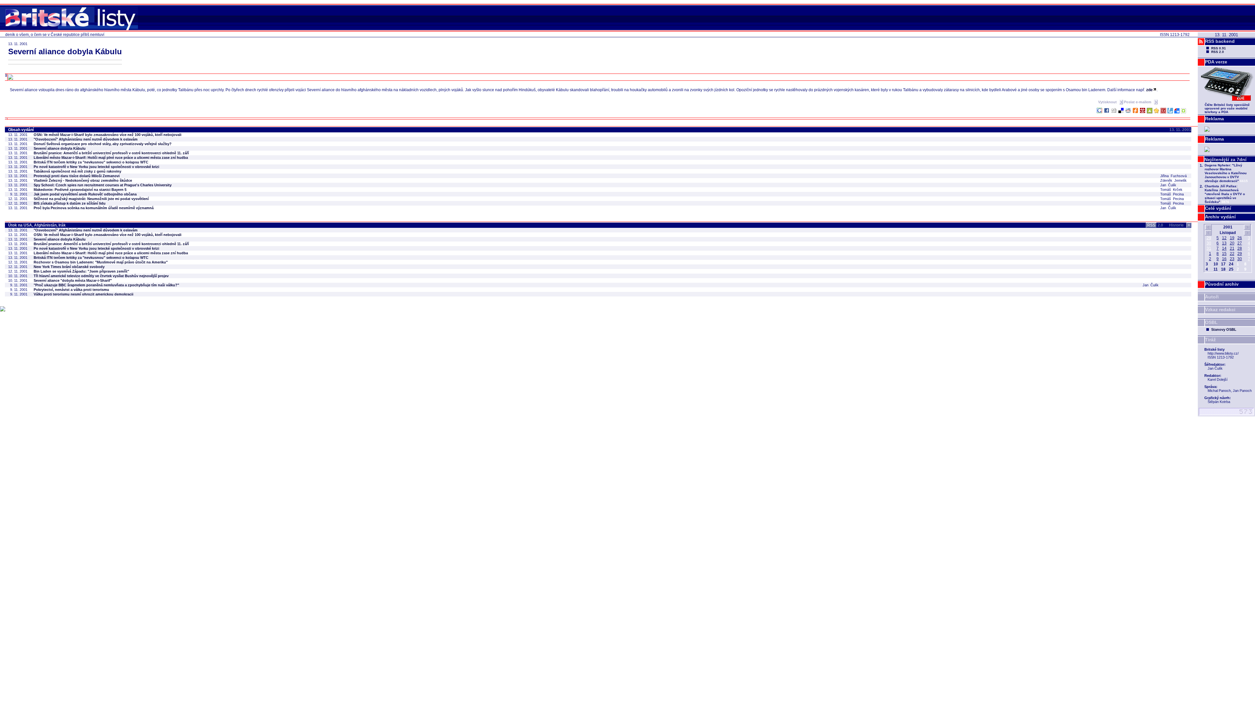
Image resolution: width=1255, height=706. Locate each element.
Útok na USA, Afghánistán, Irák (37, 225)
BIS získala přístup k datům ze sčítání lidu (70, 203)
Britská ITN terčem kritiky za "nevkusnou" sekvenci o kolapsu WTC (91, 162)
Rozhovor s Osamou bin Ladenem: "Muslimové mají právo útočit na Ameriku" (101, 262)
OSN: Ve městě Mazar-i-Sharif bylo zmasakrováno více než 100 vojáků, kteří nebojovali (107, 135)
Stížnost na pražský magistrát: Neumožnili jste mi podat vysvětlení (91, 199)
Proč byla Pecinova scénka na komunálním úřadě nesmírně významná (94, 208)
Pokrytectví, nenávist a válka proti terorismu (71, 290)
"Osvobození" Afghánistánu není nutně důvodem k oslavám (86, 139)
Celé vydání (1218, 208)
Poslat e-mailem (1138, 102)
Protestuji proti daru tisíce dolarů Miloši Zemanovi (77, 176)
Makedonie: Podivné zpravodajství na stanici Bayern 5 (80, 190)
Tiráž (1210, 339)
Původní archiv (1222, 284)
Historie (1179, 225)
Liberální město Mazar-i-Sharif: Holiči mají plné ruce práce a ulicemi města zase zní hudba (111, 158)
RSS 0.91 (1218, 48)
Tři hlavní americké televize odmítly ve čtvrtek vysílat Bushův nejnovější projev (101, 276)
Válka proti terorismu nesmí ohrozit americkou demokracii (83, 294)
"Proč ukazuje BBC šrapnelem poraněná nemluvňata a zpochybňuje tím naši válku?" (106, 285)
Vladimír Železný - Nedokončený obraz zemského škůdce (83, 180)
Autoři (1212, 296)
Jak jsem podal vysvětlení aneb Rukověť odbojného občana (85, 194)
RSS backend (1220, 41)
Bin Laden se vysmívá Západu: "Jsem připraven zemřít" (81, 271)
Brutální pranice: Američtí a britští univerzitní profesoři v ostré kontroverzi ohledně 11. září (111, 153)
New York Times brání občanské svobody (69, 267)
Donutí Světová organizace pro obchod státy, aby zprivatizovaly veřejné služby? (103, 144)
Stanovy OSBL (1223, 329)
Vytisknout (1108, 102)
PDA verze (1216, 61)
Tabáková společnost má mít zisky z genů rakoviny (77, 171)
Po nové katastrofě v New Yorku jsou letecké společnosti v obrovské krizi (96, 167)
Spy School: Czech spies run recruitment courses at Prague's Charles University (103, 185)
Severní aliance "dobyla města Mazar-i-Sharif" (73, 280)
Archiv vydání (1220, 216)
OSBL (1211, 322)
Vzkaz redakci (1220, 309)
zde (1149, 90)
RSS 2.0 (1217, 52)
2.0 (1155, 225)
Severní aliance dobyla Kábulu (60, 148)
